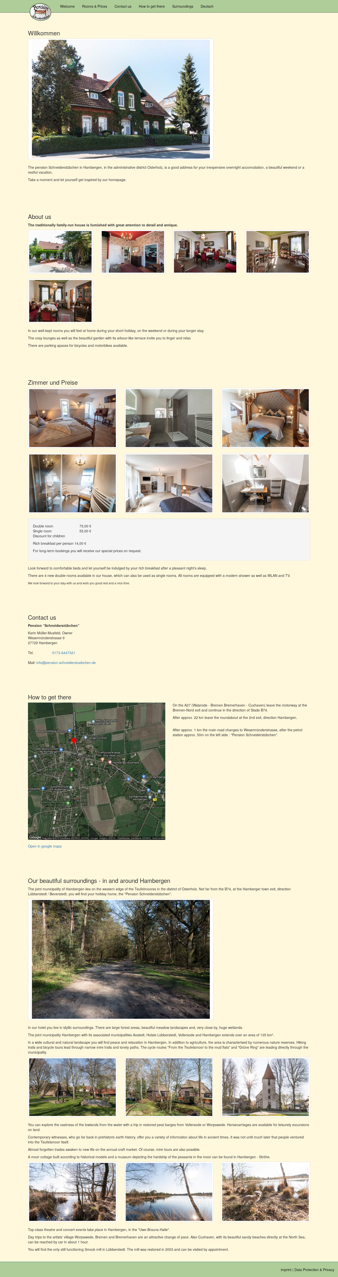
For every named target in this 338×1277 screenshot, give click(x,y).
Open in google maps (45, 846)
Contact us (123, 6)
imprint (286, 1269)
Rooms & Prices (94, 6)
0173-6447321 (63, 652)
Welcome (67, 6)
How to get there (152, 6)
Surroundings (182, 6)
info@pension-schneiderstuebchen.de (66, 662)
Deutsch (207, 6)
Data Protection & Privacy (314, 1269)
